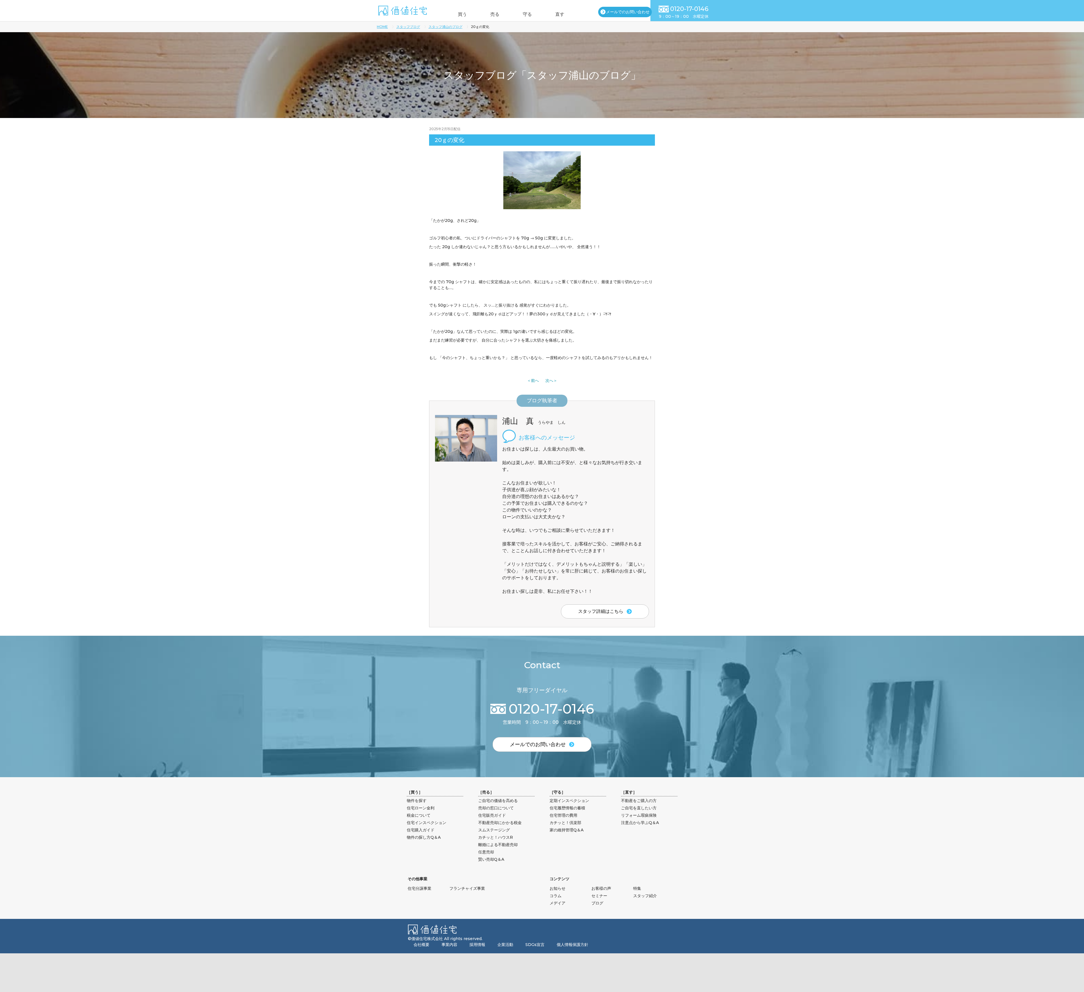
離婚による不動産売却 (498, 844)
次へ (549, 380)
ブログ (597, 903)
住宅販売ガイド (492, 815)
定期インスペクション (569, 800)
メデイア (557, 903)
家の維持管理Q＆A (566, 830)
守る (527, 14)
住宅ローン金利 (420, 807)
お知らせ (557, 888)
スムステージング (494, 830)
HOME (382, 27)
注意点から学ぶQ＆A (640, 822)
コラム (555, 895)
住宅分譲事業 (419, 888)
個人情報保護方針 (572, 944)
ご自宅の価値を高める (498, 800)
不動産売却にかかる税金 (500, 822)
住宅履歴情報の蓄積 (567, 807)
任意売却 (486, 852)
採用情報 (477, 944)
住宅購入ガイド (420, 830)
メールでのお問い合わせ (628, 11)
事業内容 (449, 944)
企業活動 (505, 944)
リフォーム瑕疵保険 (639, 815)
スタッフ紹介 (645, 895)
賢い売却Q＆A (491, 859)
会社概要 (421, 944)
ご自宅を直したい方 (639, 807)
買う (462, 14)
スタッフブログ (408, 27)
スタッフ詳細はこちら (600, 611)
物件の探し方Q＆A (424, 837)
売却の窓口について (496, 807)
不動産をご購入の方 (639, 800)
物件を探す (417, 800)
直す (559, 14)
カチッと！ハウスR (495, 837)
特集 (637, 888)
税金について (418, 815)
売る (494, 14)
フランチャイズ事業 (467, 888)
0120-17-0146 (689, 9)
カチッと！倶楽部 (565, 822)
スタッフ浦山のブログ (445, 27)
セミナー (599, 895)
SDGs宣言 (535, 944)
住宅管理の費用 (563, 815)
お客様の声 (601, 888)
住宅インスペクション (426, 822)
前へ (535, 380)
